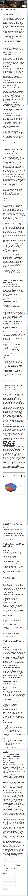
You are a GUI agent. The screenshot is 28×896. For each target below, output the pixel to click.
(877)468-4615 (11, 271)
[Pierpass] (13, 4)
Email (4, 884)
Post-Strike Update (10, 14)
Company (5, 880)
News (7, 145)
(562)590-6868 (17, 272)
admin (15, 16)
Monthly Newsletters (9, 381)
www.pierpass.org (9, 51)
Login (24, 5)
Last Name (5, 877)
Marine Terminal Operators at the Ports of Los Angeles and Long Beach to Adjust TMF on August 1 (13, 756)
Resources (11, 275)
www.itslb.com (12, 268)
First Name (5, 873)
